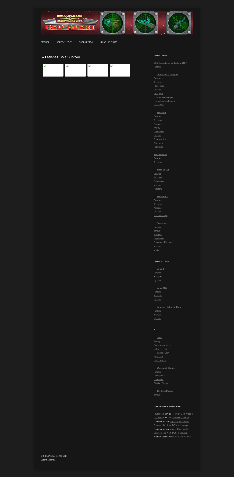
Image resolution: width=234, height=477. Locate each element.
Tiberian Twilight (161, 383)
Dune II (160, 269)
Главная (45, 42)
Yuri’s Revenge (160, 215)
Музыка (157, 90)
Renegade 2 (159, 376)
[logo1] (54, 70)
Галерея (157, 67)
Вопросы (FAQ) (64, 42)
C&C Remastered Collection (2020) (170, 63)
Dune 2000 (162, 288)
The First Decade (165, 391)
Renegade (162, 223)
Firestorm (158, 189)
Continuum (158, 379)
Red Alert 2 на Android (182, 414)
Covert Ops (159, 105)
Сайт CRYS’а (160, 360)
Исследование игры (163, 97)
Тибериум (158, 93)
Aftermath (158, 143)
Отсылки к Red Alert (163, 242)
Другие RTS (161, 349)
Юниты (157, 128)
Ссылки (159, 356)
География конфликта (164, 101)
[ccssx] (121, 70)
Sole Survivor (160, 154)
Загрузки (158, 82)
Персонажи (159, 86)
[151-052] (98, 70)
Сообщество (86, 42)
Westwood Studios (166, 368)
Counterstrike (160, 139)
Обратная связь (48, 460)
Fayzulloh (158, 414)
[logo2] (76, 70)
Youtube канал (162, 353)
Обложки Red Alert (180, 417)
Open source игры (162, 345)
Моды (156, 250)
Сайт (159, 337)
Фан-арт (157, 341)
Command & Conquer (167, 74)
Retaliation (158, 147)
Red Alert (161, 112)
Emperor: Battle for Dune (169, 307)
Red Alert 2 (162, 196)
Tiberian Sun (163, 170)
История (158, 124)
